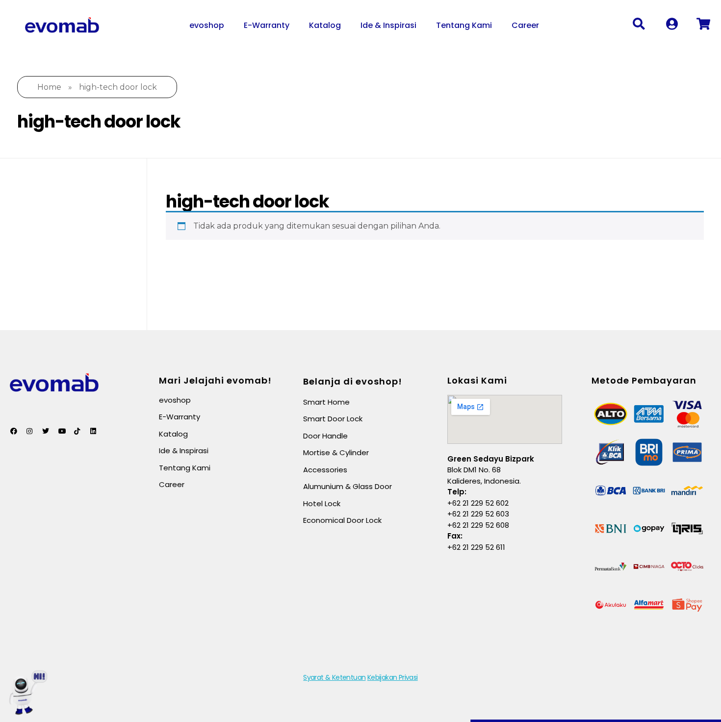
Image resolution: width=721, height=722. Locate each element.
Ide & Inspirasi (388, 25)
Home (49, 87)
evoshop (206, 25)
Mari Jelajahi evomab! (215, 380)
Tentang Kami (464, 25)
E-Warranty (266, 25)
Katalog (325, 25)
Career (525, 25)
